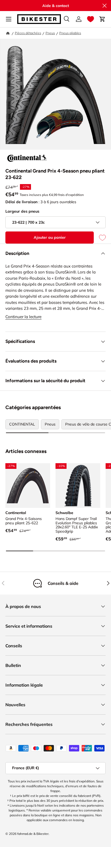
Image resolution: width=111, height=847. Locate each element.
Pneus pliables (70, 33)
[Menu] (9, 19)
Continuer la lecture (23, 316)
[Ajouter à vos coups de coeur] (100, 237)
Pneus (50, 33)
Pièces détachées (28, 33)
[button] (90, 19)
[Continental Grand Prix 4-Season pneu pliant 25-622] (27, 485)
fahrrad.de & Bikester (32, 834)
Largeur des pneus (22, 211)
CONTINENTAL (22, 424)
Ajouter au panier (50, 237)
